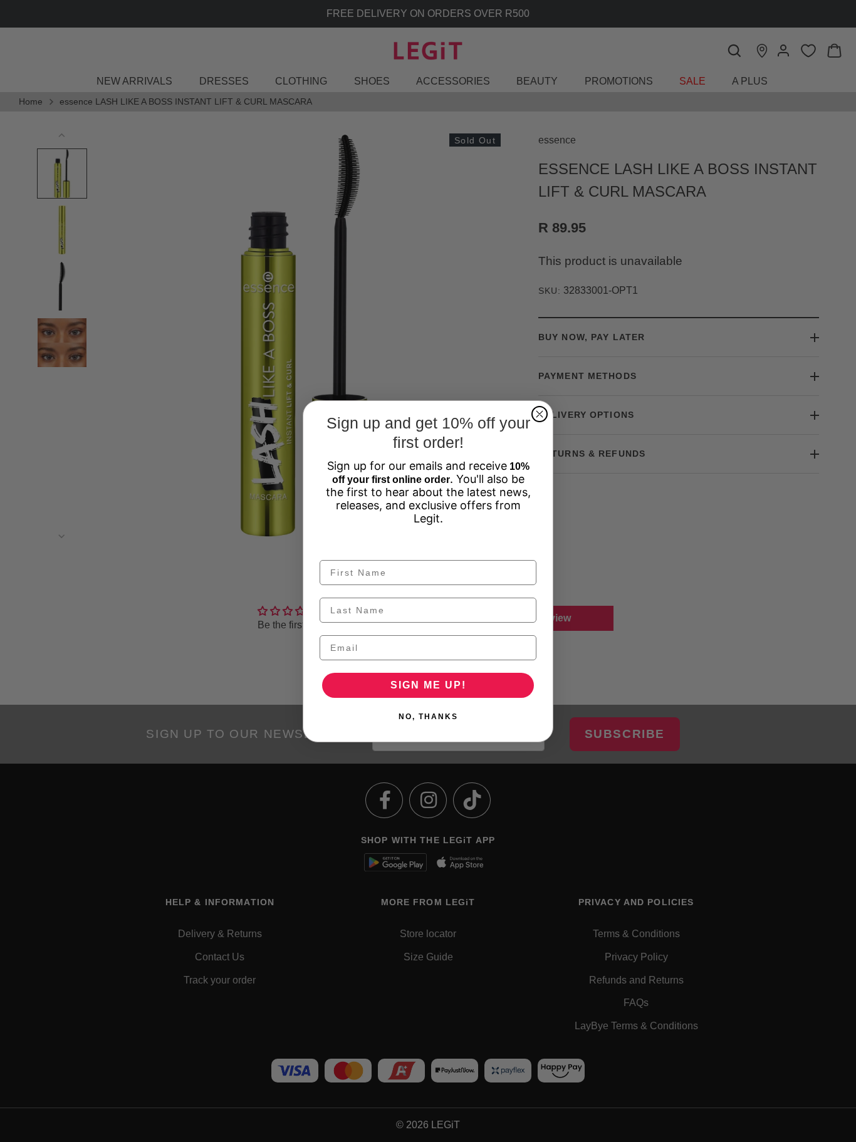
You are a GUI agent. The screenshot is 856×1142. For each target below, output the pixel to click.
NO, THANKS (428, 716)
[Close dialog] (539, 414)
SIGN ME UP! (428, 685)
